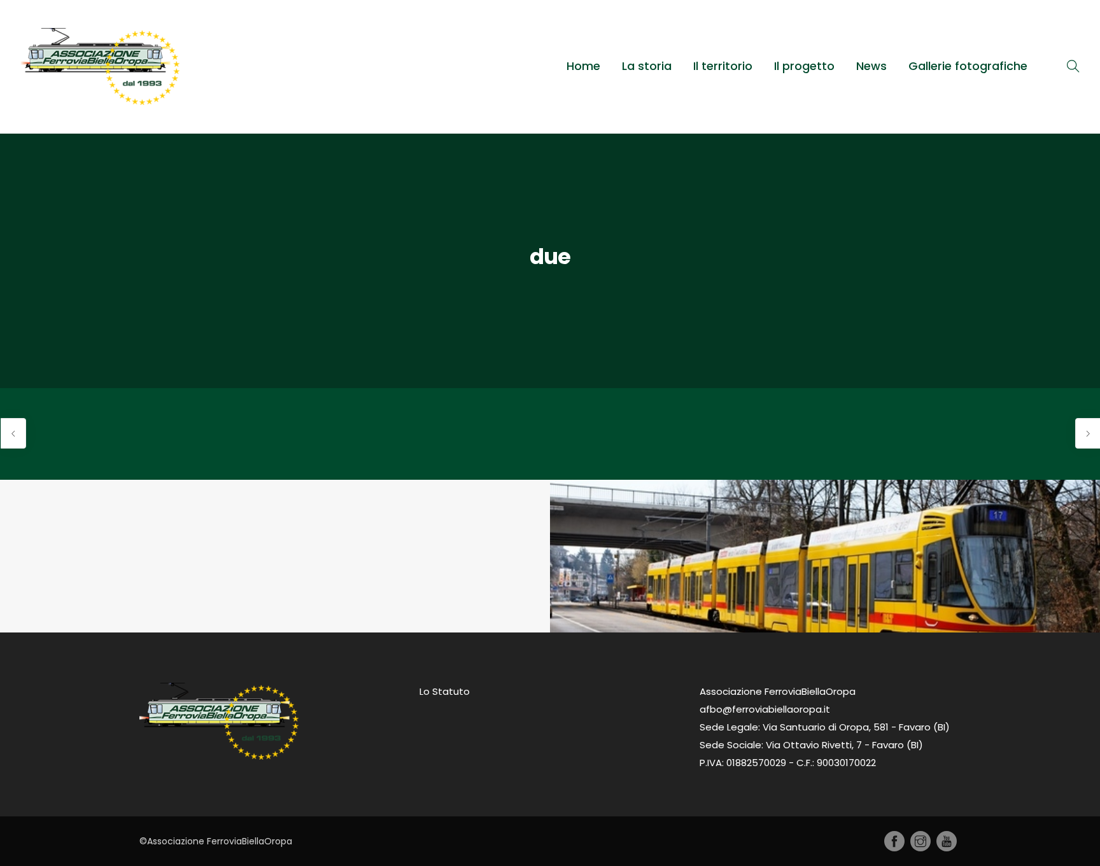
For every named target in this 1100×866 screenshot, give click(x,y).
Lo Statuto (445, 691)
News (871, 66)
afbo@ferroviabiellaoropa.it (765, 709)
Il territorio (722, 66)
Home (583, 66)
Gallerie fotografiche (967, 66)
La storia (647, 66)
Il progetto (804, 66)
